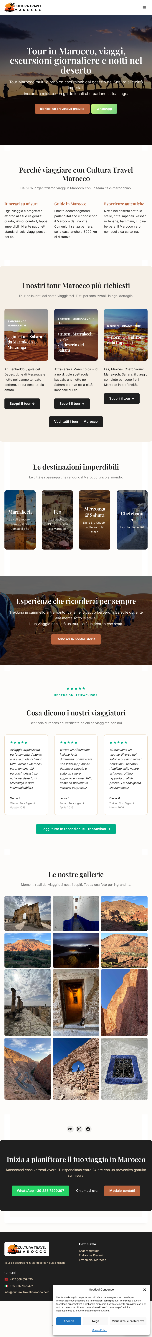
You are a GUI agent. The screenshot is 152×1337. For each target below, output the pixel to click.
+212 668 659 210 (21, 1279)
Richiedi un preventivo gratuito (62, 109)
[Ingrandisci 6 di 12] (143, 937)
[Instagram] (79, 1129)
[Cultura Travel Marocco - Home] (26, 1249)
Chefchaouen (132, 516)
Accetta (69, 1321)
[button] (144, 1290)
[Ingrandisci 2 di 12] (94, 901)
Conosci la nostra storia (76, 639)
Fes (57, 511)
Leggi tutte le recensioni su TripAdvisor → (76, 829)
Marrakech (20, 511)
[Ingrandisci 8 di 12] (94, 974)
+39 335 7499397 (21, 1286)
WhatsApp (104, 109)
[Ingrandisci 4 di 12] (46, 937)
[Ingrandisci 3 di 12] (143, 901)
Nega (95, 1321)
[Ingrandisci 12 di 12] (143, 1042)
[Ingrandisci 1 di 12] (46, 901)
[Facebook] (88, 1129)
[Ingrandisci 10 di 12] (46, 1042)
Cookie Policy (99, 1330)
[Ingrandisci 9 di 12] (143, 974)
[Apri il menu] (144, 7)
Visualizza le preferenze (128, 1321)
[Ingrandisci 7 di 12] (46, 974)
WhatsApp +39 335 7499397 (40, 1191)
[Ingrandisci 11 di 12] (94, 1042)
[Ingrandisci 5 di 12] (94, 937)
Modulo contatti (122, 1191)
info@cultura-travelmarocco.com (26, 1292)
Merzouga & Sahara (94, 511)
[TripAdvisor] (70, 1129)
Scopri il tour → (22, 403)
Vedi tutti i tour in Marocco (76, 421)
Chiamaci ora (87, 1191)
